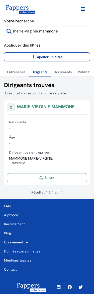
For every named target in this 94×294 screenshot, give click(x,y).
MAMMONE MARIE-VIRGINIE (31, 158)
